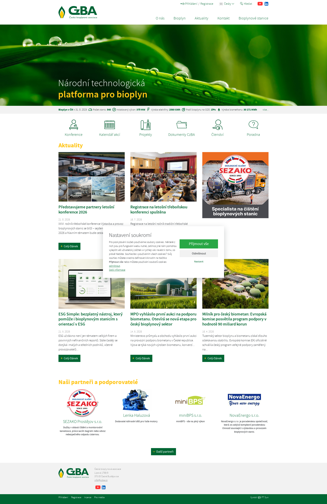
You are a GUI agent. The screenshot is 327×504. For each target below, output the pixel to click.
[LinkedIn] (266, 4)
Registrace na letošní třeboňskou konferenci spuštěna (158, 209)
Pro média (99, 497)
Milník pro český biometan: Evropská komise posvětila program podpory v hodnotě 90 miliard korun (234, 319)
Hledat (248, 4)
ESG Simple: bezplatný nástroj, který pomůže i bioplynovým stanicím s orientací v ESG (90, 319)
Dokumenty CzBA (181, 134)
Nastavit (198, 261)
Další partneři (165, 452)
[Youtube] (260, 4)
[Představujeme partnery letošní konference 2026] (91, 177)
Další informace (117, 269)
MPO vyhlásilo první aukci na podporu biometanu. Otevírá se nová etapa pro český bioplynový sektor (163, 319)
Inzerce (87, 497)
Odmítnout (199, 254)
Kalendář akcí (109, 134)
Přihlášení (191, 4)
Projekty (145, 134)
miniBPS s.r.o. (190, 415)
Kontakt (223, 18)
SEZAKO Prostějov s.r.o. (82, 421)
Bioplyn (180, 18)
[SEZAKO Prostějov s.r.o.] (82, 402)
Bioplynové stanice (253, 18)
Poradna (253, 134)
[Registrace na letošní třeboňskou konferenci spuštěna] (163, 177)
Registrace (206, 4)
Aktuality (201, 18)
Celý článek (71, 246)
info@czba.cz (100, 480)
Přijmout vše (199, 244)
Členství (217, 134)
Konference (74, 134)
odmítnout (114, 265)
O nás (160, 18)
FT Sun (265, 497)
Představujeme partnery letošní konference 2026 (86, 209)
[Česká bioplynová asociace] (77, 12)
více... (266, 109)
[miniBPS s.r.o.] (190, 399)
